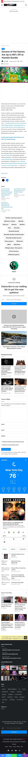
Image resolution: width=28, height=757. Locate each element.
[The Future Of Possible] (6, 585)
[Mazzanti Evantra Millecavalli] (6, 563)
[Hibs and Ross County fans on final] (6, 570)
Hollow (22, 224)
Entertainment (5, 691)
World (18, 746)
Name (3, 424)
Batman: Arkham (10, 221)
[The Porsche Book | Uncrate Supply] (5, 678)
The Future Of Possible (17, 582)
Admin (5, 61)
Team (14, 746)
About (10, 746)
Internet (3, 697)
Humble (17, 228)
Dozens (6, 224)
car (19, 689)
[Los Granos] (10, 5)
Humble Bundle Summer (14, 238)
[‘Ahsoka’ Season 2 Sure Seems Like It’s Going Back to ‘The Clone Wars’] (21, 617)
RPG (9, 244)
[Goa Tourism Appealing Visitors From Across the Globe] (6, 577)
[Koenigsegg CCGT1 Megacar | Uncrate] (7, 599)
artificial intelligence (12, 689)
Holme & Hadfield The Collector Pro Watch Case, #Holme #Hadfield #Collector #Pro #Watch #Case (20, 369)
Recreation (22, 697)
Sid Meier (17, 244)
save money (4, 699)
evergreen (12, 691)
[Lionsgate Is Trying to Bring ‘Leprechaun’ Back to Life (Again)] (14, 678)
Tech (22, 746)
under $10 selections (7, 159)
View (3, 702)
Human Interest (18, 694)
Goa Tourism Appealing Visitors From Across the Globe (18, 576)
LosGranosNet (5, 741)
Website (3, 436)
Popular (4, 549)
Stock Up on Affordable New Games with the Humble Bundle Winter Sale (7, 205)
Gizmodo (4, 694)
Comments (23, 549)
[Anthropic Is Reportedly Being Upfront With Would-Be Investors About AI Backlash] (5, 668)
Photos (16, 697)
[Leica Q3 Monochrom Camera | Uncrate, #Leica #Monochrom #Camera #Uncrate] (21, 381)
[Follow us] (25, 637)
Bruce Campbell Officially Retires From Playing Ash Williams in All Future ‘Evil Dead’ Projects (7, 626)
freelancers (19, 691)
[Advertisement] (14, 28)
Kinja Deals (10, 697)
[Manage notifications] (24, 753)
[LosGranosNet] (14, 11)
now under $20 (7, 155)
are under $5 (21, 161)
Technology (12, 699)
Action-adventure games (14, 218)
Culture (24, 689)
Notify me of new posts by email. (11, 444)
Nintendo (20, 241)
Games (14, 224)
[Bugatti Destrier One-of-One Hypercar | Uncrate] (23, 678)
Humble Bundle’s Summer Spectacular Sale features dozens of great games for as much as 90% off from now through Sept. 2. (13, 125)
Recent (13, 549)
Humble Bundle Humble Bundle (14, 234)
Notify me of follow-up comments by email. (13, 441)
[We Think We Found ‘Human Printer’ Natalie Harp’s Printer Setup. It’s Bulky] (21, 599)
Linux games (9, 241)
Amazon (4, 689)
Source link (4, 173)
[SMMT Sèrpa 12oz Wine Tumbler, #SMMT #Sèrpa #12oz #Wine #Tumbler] (7, 381)
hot (10, 228)
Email (3, 430)
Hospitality (10, 694)
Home (4, 45)
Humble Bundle (14, 231)
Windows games (14, 254)
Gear (8, 45)
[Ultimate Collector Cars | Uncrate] (6, 556)
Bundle (21, 221)
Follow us (3, 707)
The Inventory (14, 251)
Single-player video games (14, 248)
